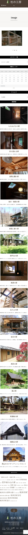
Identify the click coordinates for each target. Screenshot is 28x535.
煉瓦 (5, 487)
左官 (0, 485)
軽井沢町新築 (13, 498)
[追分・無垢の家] (14, 198)
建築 (3, 485)
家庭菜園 (24, 482)
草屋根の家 (14, 416)
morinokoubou (22, 532)
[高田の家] (14, 361)
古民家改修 (23, 479)
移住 (17, 487)
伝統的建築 (8, 479)
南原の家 (14, 283)
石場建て (13, 487)
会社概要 (4, 529)
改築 (11, 485)
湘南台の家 (14, 442)
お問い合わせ (9, 529)
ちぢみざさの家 (14, 126)
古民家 (17, 479)
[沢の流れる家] (14, 148)
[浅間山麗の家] (14, 173)
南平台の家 (14, 256)
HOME (3, 528)
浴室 (0, 487)
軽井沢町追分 (5, 500)
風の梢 (14, 391)
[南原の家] (14, 279)
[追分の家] (14, 333)
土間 (19, 482)
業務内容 (22, 528)
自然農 (19, 487)
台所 (0, 482)
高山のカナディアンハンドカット (14, 464)
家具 (21, 482)
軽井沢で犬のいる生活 (9, 489)
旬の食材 (21, 485)
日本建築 (18, 485)
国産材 (17, 482)
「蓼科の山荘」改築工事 (7, 477)
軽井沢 (2, 489)
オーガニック (18, 477)
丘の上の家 (14, 310)
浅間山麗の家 (14, 176)
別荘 (14, 479)
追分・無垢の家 (14, 202)
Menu (4, 5)
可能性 (17, 528)
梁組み (26, 485)
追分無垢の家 (12, 500)
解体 (25, 487)
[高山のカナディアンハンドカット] (14, 460)
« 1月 (14, 88)
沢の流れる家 (14, 151)
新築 (15, 485)
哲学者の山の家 (8, 482)
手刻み (9, 485)
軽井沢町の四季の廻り (5, 495)
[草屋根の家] (14, 413)
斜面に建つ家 (14, 229)
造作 (16, 500)
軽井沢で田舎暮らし (19, 489)
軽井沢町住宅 (16, 495)
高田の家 (14, 364)
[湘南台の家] (14, 439)
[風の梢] (14, 388)
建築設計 (5, 485)
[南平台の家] (14, 252)
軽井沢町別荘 (3, 498)
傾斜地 (12, 479)
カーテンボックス (3, 479)
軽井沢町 (24, 492)
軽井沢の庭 (17, 492)
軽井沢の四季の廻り (7, 492)
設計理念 (8, 528)
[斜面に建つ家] (14, 225)
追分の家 (14, 337)
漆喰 (3, 487)
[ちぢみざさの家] (14, 123)
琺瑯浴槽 (7, 487)
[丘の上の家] (14, 306)
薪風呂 (23, 487)
